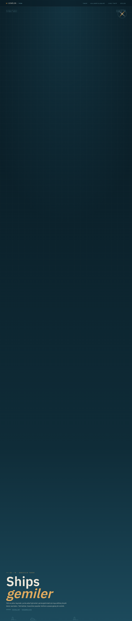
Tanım (85, 3)
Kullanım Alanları (98, 3)
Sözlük (123, 3)
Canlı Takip (112, 3)
